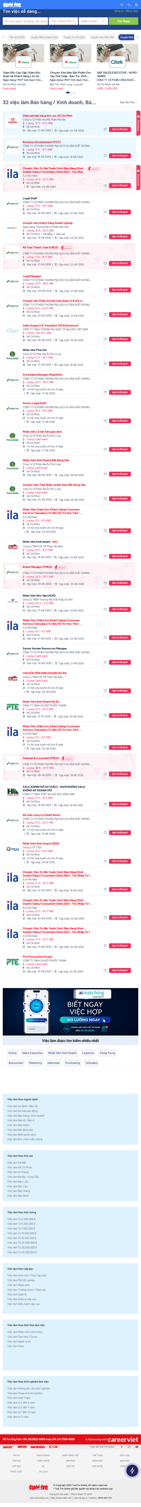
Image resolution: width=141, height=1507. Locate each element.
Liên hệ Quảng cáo (39, 1497)
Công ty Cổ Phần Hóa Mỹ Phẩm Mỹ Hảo (44, 119)
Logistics (88, 1052)
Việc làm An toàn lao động (22, 1110)
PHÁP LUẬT (16, 1471)
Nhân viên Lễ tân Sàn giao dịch (42, 431)
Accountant (16, 1062)
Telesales (91, 1062)
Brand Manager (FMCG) (37, 566)
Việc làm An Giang (17, 1172)
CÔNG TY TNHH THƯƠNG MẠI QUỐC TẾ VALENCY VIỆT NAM (55, 329)
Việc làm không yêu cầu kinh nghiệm (28, 1388)
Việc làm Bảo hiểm (18, 1125)
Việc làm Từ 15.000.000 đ (21, 1238)
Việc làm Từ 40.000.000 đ (22, 1252)
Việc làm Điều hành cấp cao (23, 1303)
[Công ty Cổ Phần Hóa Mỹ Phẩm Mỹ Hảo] (13, 121)
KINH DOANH (43, 1455)
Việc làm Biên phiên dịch (21, 1134)
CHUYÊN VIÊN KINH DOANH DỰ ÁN (44, 673)
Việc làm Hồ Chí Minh (19, 1167)
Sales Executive (32, 1052)
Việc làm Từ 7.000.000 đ (21, 1228)
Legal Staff (30, 198)
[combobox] (25, 21)
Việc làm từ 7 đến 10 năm (21, 1412)
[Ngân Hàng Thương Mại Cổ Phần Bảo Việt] (13, 228)
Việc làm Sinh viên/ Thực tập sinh (26, 1275)
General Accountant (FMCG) (41, 758)
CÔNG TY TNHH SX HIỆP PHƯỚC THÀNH (44, 705)
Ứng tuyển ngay (120, 129)
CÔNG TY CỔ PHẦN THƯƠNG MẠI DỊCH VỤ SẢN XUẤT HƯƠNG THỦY (56, 146)
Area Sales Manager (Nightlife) (42, 374)
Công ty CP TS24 (32, 847)
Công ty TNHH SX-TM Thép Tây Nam (43, 546)
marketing (35, 1062)
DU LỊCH (43, 1471)
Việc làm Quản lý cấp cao (21, 1299)
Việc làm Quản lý (16, 1294)
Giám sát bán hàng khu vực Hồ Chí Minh (47, 115)
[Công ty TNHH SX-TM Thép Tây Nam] (13, 547)
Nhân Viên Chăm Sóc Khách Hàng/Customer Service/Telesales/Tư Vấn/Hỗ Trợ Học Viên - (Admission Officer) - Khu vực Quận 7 (51, 621)
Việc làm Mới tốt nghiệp (21, 1280)
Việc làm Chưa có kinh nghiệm (25, 1393)
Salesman (53, 1062)
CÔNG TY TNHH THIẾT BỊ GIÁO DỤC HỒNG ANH (49, 794)
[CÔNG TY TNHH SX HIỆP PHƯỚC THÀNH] (13, 707)
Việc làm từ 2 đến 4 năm (21, 1402)
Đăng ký (119, 11)
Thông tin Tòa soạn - (60, 1494)
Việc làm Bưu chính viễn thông (24, 1139)
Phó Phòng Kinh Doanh (37, 956)
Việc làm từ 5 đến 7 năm (21, 1407)
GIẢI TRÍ (70, 1466)
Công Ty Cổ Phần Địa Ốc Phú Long (42, 354)
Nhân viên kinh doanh (40, 541)
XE (43, 1466)
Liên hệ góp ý (80, 1497)
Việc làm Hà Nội (16, 1162)
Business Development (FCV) (42, 142)
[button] (129, 4)
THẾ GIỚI (16, 1466)
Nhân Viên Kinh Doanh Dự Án (41, 701)
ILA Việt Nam (30, 175)
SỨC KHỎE (97, 1466)
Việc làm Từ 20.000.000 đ (22, 1242)
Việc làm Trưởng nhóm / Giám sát (26, 1289)
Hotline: (100, 1497)
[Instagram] (129, 1446)
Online (12, 1052)
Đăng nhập (132, 11)
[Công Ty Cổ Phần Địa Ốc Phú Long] (13, 355)
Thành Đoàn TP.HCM (81, 1494)
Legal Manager (32, 276)
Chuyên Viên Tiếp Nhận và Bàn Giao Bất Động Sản (54, 484)
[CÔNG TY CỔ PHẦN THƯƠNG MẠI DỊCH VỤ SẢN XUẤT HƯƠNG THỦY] (13, 147)
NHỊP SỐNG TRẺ (70, 1455)
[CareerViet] (122, 1439)
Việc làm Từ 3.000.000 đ (21, 1219)
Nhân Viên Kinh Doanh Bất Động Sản (46, 460)
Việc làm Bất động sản (20, 1129)
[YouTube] (136, 1446)
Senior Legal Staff (34, 403)
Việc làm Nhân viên (18, 1285)
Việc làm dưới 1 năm (18, 1397)
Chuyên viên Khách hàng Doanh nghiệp (48, 223)
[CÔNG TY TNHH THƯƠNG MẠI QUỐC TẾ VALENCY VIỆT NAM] (13, 331)
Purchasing (72, 1062)
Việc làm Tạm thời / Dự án (22, 1336)
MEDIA (16, 1455)
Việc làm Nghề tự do (19, 1341)
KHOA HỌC (97, 1460)
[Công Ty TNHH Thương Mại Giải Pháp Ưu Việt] (13, 601)
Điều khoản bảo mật (61, 1497)
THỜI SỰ (16, 1460)
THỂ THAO (97, 1455)
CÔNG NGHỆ (43, 1460)
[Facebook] (121, 1446)
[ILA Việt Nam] (13, 174)
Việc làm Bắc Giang (18, 1190)
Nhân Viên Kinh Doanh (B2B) (41, 843)
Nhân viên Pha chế (35, 349)
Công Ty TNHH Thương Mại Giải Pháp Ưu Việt (48, 599)
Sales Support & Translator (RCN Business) (50, 325)
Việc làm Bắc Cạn (17, 1186)
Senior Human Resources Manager (45, 648)
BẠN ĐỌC (125, 1460)
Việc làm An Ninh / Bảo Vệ (22, 1106)
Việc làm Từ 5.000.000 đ (21, 1223)
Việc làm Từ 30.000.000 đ (22, 1247)
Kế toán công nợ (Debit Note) (41, 815)
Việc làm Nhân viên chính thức (25, 1331)
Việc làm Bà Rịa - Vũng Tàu (23, 1176)
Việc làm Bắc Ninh (18, 1195)
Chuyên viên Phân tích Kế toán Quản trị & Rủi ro (53, 300)
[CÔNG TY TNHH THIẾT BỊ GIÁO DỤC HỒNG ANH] (13, 792)
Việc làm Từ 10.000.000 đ (21, 1233)
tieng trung (107, 1052)
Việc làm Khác (15, 1346)
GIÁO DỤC (125, 1455)
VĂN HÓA (70, 1460)
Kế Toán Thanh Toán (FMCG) (40, 247)
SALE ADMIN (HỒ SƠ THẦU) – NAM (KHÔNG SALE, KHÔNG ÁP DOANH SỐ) (54, 788)
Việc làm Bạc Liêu (17, 1181)
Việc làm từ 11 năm (17, 1416)
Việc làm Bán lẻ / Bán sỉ (20, 1120)
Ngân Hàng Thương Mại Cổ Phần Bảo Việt (46, 226)
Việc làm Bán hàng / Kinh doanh (25, 1115)
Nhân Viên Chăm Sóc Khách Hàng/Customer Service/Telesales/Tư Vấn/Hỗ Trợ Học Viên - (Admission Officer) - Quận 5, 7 (51, 511)
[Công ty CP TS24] (13, 849)
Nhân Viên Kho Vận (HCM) (39, 595)
